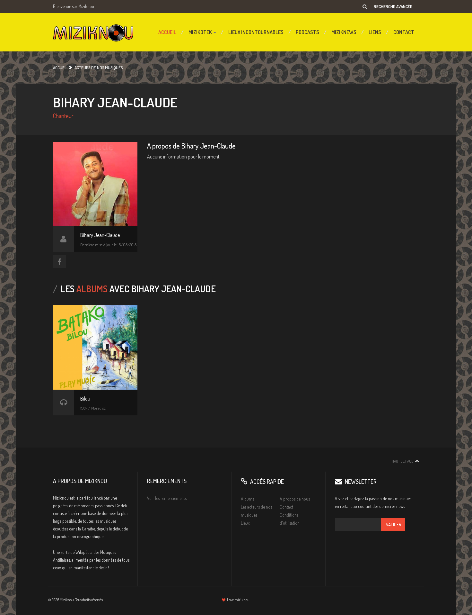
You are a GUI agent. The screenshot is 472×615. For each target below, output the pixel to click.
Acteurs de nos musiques (98, 67)
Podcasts (307, 32)
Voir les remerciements (167, 498)
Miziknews (343, 32)
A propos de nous (295, 499)
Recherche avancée (393, 6)
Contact (403, 32)
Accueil (167, 32)
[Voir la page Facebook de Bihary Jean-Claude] (59, 261)
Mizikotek (200, 32)
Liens (375, 32)
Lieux (245, 523)
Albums (247, 499)
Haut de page (402, 461)
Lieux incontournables (256, 32)
